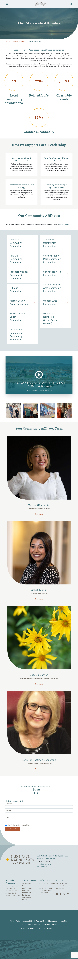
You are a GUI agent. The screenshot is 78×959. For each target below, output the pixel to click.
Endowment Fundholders (27, 894)
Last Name (8, 810)
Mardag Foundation (50, 924)
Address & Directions (47, 883)
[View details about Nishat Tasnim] (39, 554)
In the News (43, 893)
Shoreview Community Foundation (49, 243)
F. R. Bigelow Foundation (31, 924)
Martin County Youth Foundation (17, 317)
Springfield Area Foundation (52, 274)
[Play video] (39, 375)
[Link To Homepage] (39, 4)
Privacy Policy (15, 921)
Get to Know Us (11, 886)
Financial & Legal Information (47, 921)
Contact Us (60, 888)
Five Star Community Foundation (16, 259)
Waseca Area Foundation (50, 302)
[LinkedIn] (57, 893)
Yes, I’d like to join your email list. (18, 825)
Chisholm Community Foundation (16, 243)
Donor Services (11, 891)
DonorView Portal (45, 888)
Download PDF (64, 224)
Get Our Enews (61, 883)
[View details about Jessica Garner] (39, 639)
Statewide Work (19, 41)
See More (39, 514)
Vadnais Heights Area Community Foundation (52, 288)
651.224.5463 (43, 867)
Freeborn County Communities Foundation (19, 275)
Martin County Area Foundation (19, 302)
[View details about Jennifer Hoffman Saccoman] (39, 724)
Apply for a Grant (45, 890)
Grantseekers (27, 897)
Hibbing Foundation (16, 290)
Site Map (64, 921)
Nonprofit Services (13, 895)
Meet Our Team (61, 886)
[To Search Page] (71, 3)
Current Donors (28, 883)
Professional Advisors (27, 889)
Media (24, 900)
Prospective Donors (29, 886)
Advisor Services (12, 893)
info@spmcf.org (44, 864)
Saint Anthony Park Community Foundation (52, 259)
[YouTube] (68, 893)
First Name (8, 803)
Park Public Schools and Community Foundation (16, 334)
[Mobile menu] (7, 3)
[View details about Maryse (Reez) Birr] (39, 469)
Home (8, 41)
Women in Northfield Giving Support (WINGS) (51, 318)
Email (7, 818)
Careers (42, 886)
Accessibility (28, 921)
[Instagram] (65, 893)
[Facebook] (61, 893)
